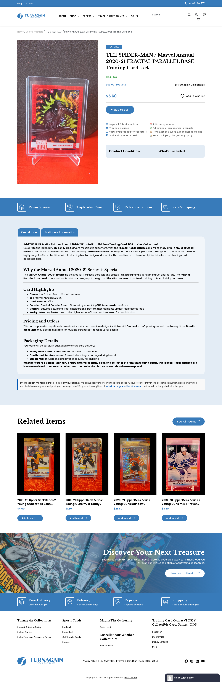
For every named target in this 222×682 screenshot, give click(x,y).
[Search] (188, 14)
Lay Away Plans (108, 660)
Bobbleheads (106, 645)
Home (20, 31)
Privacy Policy (90, 660)
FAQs (141, 660)
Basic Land (105, 627)
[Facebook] (186, 661)
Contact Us (152, 660)
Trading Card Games (111, 16)
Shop (73, 16)
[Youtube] (203, 661)
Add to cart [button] (28, 518)
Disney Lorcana (160, 641)
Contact (30, 3)
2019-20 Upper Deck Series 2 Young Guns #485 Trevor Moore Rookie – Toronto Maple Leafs (183, 505)
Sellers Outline (24, 632)
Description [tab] (29, 232)
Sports (87, 16)
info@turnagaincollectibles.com (124, 386)
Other (134, 16)
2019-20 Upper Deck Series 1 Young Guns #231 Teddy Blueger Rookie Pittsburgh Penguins (84, 505)
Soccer (66, 642)
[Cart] (204, 14)
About (62, 16)
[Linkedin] (197, 661)
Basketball (67, 632)
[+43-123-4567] (186, 3)
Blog (19, 3)
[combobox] (169, 14)
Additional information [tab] (59, 232)
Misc (154, 646)
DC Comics (158, 636)
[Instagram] (191, 661)
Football (66, 627)
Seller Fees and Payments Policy (34, 637)
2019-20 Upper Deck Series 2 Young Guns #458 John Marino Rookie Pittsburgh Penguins (36, 505)
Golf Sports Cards (71, 637)
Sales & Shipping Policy (29, 627)
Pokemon (157, 631)
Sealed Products (34, 31)
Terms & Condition (127, 660)
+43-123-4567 (197, 3)
